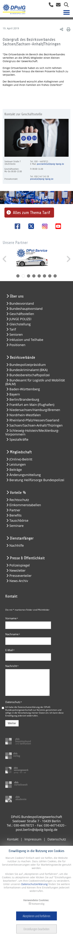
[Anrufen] (49, 5)
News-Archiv (18, 581)
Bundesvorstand (21, 303)
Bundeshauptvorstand (26, 309)
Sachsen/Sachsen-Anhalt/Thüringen (36, 425)
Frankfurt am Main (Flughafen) (31, 405)
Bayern (14, 394)
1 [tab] (17, 276)
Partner (14, 510)
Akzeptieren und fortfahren (36, 916)
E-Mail (10, 650)
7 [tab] (49, 276)
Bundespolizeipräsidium (27, 365)
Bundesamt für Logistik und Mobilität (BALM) (35, 382)
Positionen (17, 345)
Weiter (12, 723)
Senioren (16, 334)
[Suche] (65, 5)
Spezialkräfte (18, 439)
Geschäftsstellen (21, 314)
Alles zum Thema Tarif (31, 212)
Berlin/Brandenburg (24, 399)
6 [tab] (44, 276)
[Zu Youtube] (57, 226)
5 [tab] (39, 276)
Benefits (15, 515)
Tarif (12, 329)
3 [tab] (28, 276)
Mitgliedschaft (21, 452)
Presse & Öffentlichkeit (27, 558)
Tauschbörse (18, 520)
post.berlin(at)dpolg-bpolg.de (50, 164)
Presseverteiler (20, 576)
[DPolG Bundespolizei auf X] (30, 226)
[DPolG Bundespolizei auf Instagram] (43, 226)
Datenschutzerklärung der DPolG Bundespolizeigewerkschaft (27, 708)
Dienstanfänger (21, 538)
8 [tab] (55, 276)
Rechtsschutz (19, 500)
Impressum (32, 839)
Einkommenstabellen (25, 505)
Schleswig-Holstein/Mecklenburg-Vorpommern (32, 432)
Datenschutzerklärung (34, 884)
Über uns (17, 296)
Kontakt (12, 839)
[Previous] (5, 259)
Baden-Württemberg (24, 389)
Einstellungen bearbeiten (36, 929)
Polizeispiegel (19, 565)
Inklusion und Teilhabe (26, 340)
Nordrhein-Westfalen (25, 415)
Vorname (11, 618)
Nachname (12, 634)
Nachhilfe (16, 545)
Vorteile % (18, 493)
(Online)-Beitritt (20, 459)
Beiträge (15, 470)
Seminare (16, 526)
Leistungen (17, 464)
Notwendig (38, 903)
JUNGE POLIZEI (20, 319)
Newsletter (17, 570)
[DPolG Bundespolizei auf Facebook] (16, 226)
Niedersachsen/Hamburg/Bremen (34, 410)
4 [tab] (33, 276)
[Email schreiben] (57, 5)
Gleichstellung (20, 324)
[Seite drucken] (68, 29)
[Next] (68, 259)
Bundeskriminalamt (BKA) (28, 370)
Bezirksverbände (22, 357)
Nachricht (12, 666)
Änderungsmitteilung (25, 475)
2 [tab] (23, 276)
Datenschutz (13, 702)
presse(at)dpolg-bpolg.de (41, 179)
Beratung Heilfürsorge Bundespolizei (36, 480)
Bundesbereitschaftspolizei (29, 375)
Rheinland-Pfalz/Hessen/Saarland (34, 420)
